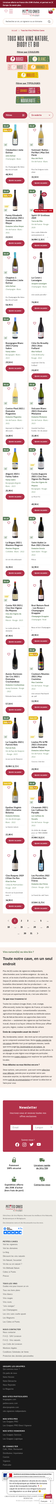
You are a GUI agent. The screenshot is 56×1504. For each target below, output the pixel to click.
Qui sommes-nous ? (11, 1369)
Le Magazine (8, 1389)
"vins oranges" (9, 1306)
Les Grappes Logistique (13, 1439)
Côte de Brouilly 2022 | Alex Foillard (39, 346)
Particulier (7, 1465)
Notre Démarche (9, 1381)
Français (44, 1501)
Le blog (6, 1252)
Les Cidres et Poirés (11, 1322)
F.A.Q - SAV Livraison (12, 1336)
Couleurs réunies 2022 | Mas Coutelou (40, 676)
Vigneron (6, 1461)
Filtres (9, 115)
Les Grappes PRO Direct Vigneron (17, 1425)
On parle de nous (10, 1373)
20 (35, 927)
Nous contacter (9, 1332)
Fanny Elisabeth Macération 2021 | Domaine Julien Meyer (15, 219)
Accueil (15, 30)
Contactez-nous (42, 1184)
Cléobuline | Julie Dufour (14, 151)
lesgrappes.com (9, 1399)
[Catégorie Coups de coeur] (28, 91)
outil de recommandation (19, 1080)
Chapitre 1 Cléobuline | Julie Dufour (14, 280)
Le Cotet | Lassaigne (36, 279)
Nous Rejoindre (9, 1385)
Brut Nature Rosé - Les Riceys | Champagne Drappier (40, 609)
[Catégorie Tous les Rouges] (17, 59)
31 (31, 933)
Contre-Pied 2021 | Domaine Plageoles (15, 411)
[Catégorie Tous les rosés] (17, 67)
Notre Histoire (8, 1377)
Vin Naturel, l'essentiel (12, 1260)
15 (22, 927)
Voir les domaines (10, 1248)
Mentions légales (10, 1348)
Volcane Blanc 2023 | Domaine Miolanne (39, 411)
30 (25, 933)
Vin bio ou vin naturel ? (12, 1264)
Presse (6, 1276)
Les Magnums (9, 1318)
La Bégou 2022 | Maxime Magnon (14, 544)
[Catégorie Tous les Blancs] (39, 59)
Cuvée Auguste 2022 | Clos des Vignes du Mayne (40, 476)
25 (48, 927)
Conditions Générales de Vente (16, 1352)
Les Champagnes (10, 1310)
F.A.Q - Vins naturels (11, 1340)
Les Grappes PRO (10, 1422)
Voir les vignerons (10, 1244)
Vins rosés (7, 1302)
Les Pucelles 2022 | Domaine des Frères (40, 878)
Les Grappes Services (12, 1435)
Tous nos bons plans (11, 1290)
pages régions (21, 1057)
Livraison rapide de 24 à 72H (42, 1166)
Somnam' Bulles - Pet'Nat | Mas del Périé (40, 152)
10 (8, 927)
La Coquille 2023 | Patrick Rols (15, 743)
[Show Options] (51, 1127)
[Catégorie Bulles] (28, 75)
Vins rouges (8, 1298)
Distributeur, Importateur (13, 1453)
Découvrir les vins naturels (14, 1256)
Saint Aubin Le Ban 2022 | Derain (40, 544)
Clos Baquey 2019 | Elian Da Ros (15, 876)
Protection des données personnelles (18, 1356)
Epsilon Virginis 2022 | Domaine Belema (13, 810)
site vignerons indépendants (14, 1411)
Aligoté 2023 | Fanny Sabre (12, 475)
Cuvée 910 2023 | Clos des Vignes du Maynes (14, 608)
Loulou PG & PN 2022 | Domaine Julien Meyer (39, 745)
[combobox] (42, 1127)
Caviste (6, 1457)
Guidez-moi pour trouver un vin (15, 1286)
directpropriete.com (11, 1407)
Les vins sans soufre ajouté (14, 1314)
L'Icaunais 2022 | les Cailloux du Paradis (39, 810)
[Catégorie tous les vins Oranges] (38, 67)
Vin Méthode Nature (11, 1268)
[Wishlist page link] (6, 11)
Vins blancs (8, 1294)
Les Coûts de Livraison (12, 1344)
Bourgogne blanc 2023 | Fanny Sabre (14, 346)
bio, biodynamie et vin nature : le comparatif (24, 1048)
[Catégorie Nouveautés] (28, 100)
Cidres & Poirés (9, 1272)
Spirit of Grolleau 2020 (40, 216)
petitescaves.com (10, 1403)
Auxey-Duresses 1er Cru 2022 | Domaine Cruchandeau (14, 678)
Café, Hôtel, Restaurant (12, 1449)
